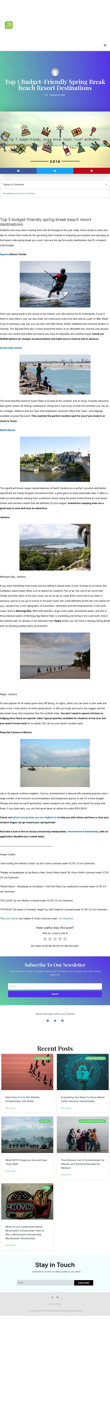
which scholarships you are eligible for (34, 817)
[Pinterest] (57, 1297)
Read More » (10, 1108)
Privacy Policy (55, 1304)
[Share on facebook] (18, 171)
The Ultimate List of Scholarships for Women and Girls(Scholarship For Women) (82, 1164)
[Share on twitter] (55, 171)
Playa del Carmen (9, 918)
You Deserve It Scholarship (83, 831)
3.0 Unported (66, 918)
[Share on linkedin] (62, 1021)
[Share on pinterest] (91, 171)
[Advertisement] (61, 23)
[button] (105, 45)
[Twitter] (52, 1297)
